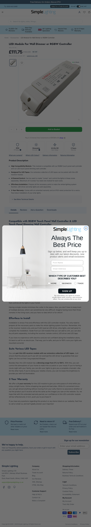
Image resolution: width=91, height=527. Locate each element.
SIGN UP (67, 291)
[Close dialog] (86, 228)
